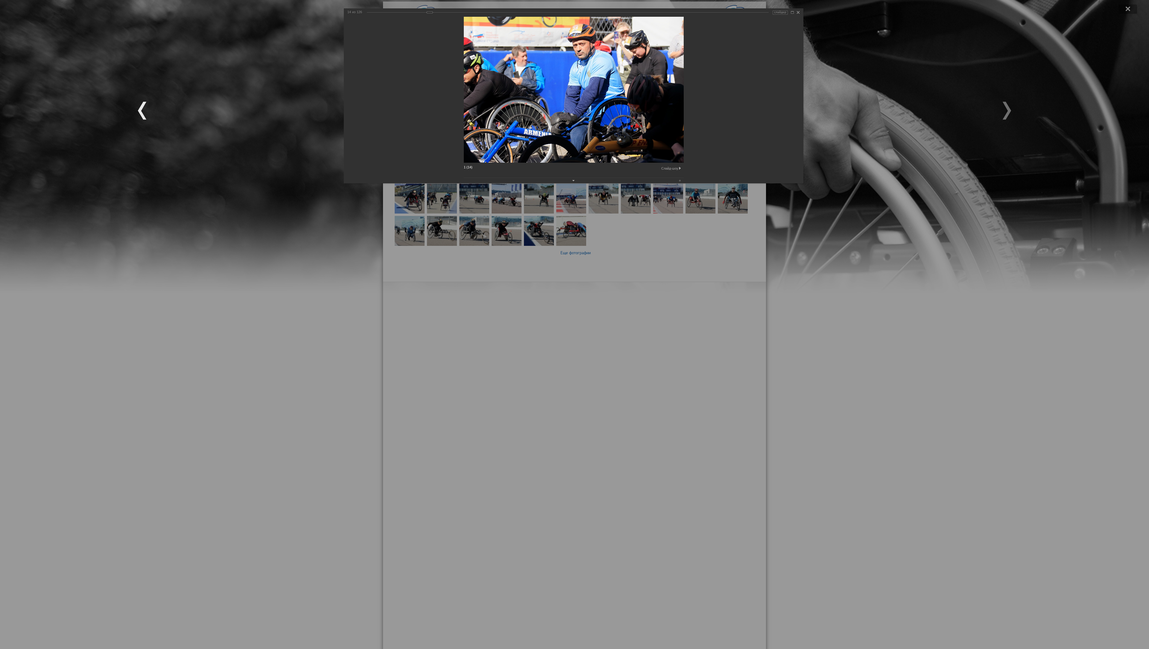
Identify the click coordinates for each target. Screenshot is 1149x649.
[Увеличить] (792, 12)
